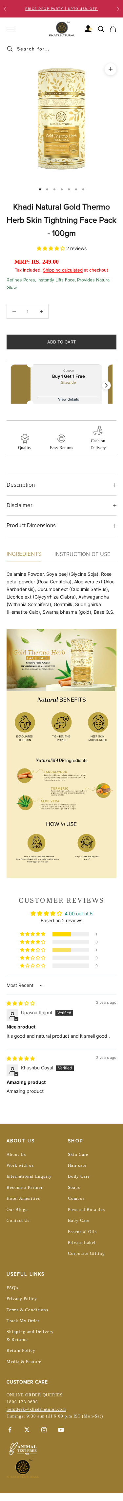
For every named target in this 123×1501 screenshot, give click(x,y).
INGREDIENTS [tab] (24, 553)
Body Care (79, 1176)
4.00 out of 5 (79, 913)
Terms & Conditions (27, 1309)
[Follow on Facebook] (10, 1429)
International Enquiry (29, 1176)
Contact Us (18, 1220)
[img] (21, 1003)
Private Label (82, 1242)
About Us (16, 1154)
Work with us (20, 1165)
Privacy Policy (22, 1298)
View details (68, 399)
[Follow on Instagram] (44, 1429)
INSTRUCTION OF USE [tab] (82, 554)
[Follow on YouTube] (61, 1429)
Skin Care (78, 1154)
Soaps (74, 1187)
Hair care (77, 1165)
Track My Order (23, 1320)
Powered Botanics (86, 1209)
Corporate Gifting (86, 1253)
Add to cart (61, 341)
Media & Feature (24, 1361)
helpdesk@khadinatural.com (36, 1409)
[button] (51, 248)
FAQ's (12, 1287)
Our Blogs (17, 1209)
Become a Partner (25, 1187)
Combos (76, 1198)
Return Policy (21, 1350)
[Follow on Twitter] (27, 1429)
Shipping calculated (63, 270)
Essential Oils (82, 1231)
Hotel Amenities (23, 1198)
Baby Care (79, 1220)
